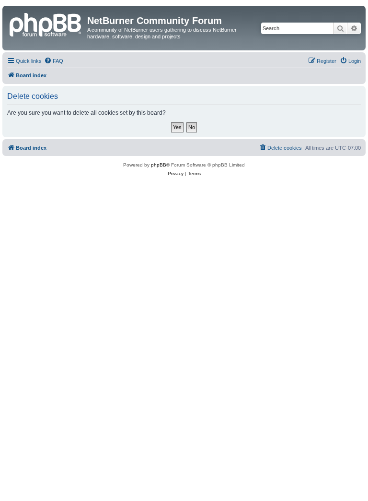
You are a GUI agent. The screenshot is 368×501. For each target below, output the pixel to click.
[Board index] (46, 23)
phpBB (158, 164)
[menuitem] (53, 61)
